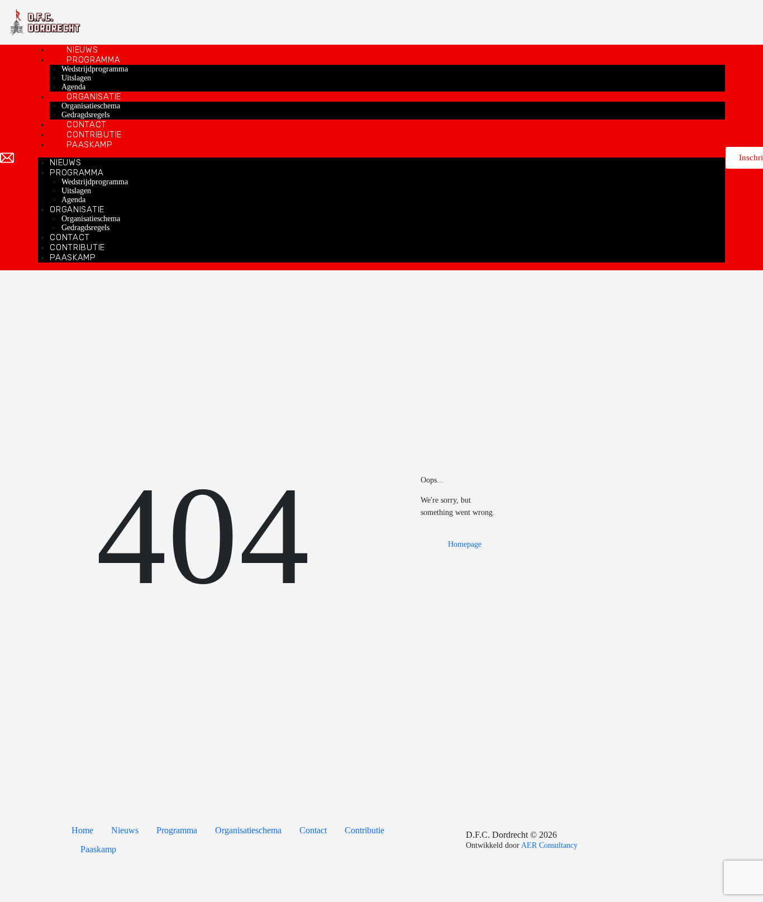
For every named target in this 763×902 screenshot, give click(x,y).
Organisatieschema (90, 106)
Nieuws (82, 50)
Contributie (94, 135)
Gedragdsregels (85, 115)
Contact (86, 125)
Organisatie (93, 97)
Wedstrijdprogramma (94, 69)
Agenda (73, 87)
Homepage (464, 544)
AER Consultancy (549, 845)
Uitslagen (76, 78)
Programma (93, 60)
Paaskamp (89, 145)
